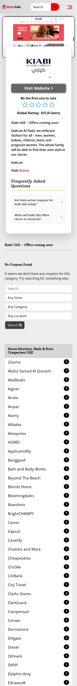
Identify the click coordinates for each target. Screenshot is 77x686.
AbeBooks (37, 380)
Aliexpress (37, 433)
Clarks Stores (37, 593)
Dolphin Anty (37, 673)
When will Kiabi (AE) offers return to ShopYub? (38, 217)
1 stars (25, 105)
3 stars (38, 105)
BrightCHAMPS (37, 513)
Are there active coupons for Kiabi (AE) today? (38, 202)
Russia (24, 170)
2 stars (32, 105)
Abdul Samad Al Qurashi (37, 371)
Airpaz (37, 406)
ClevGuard (37, 602)
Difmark (37, 656)
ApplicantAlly (37, 451)
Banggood (37, 460)
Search (13, 325)
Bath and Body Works (37, 469)
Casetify (37, 540)
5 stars (52, 105)
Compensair (37, 611)
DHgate (37, 638)
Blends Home (37, 486)
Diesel (37, 647)
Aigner (37, 389)
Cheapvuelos (37, 558)
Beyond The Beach (37, 478)
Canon (37, 522)
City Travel (37, 584)
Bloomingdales (37, 495)
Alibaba (37, 424)
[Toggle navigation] (70, 7)
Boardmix (37, 504)
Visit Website (37, 88)
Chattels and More (37, 549)
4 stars (45, 105)
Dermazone (37, 629)
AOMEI (37, 442)
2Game (37, 362)
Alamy (37, 415)
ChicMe (37, 567)
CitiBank (37, 575)
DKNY (37, 665)
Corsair (37, 620)
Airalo (37, 397)
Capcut (37, 531)
